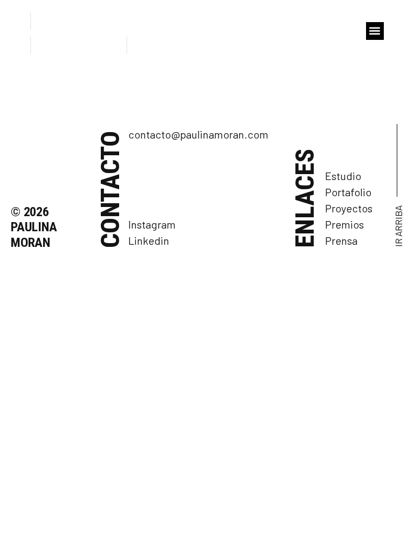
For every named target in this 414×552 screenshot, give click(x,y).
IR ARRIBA (398, 226)
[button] (375, 31)
